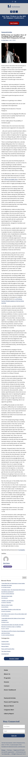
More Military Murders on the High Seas (11, 609)
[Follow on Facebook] (11, 12)
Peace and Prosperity (11, 702)
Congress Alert (5, 641)
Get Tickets (14, 23)
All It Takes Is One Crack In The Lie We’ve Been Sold (14, 614)
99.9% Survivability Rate (11, 179)
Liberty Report (9, 713)
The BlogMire (21, 550)
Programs (7, 678)
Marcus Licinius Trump (7, 605)
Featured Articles (6, 32)
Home (6, 670)
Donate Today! (14, 658)
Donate (6, 682)
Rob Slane (5, 40)
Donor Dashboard (10, 690)
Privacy (3, 750)
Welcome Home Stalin (6, 596)
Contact (6, 686)
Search (24, 577)
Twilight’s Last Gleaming (7, 600)
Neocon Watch (5, 646)
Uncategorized (5, 653)
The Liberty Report (6, 651)
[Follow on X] (14, 12)
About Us (7, 674)
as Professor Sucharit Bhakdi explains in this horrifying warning (12, 301)
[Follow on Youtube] (17, 12)
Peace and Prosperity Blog (7, 649)
